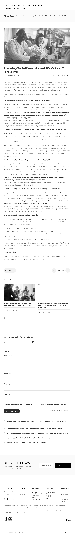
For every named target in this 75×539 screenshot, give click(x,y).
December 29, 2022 (14, 76)
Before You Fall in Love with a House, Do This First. (26, 442)
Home (18, 16)
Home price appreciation (13, 133)
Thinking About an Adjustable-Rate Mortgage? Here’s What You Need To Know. (37, 433)
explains (65, 104)
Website (7, 394)
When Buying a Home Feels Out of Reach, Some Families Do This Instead (35, 428)
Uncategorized (27, 16)
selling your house (47, 85)
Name (6, 374)
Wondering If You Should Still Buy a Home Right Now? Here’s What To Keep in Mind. (37, 422)
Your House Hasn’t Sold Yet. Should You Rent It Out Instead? (30, 438)
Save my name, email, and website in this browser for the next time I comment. (36, 404)
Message (7, 355)
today (20, 85)
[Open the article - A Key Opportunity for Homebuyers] (12, 326)
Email (6, 384)
